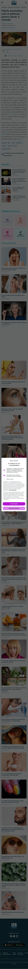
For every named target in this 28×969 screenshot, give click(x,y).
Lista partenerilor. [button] (13, 490)
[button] (14, 479)
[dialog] (14, 484)
